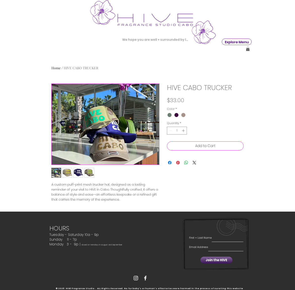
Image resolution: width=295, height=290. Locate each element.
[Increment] (183, 130)
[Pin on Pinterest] (178, 162)
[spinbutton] (177, 130)
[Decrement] (170, 130)
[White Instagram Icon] (136, 278)
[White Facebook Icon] (145, 278)
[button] (237, 42)
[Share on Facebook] (169, 162)
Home (56, 68)
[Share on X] (194, 162)
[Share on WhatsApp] (186, 162)
